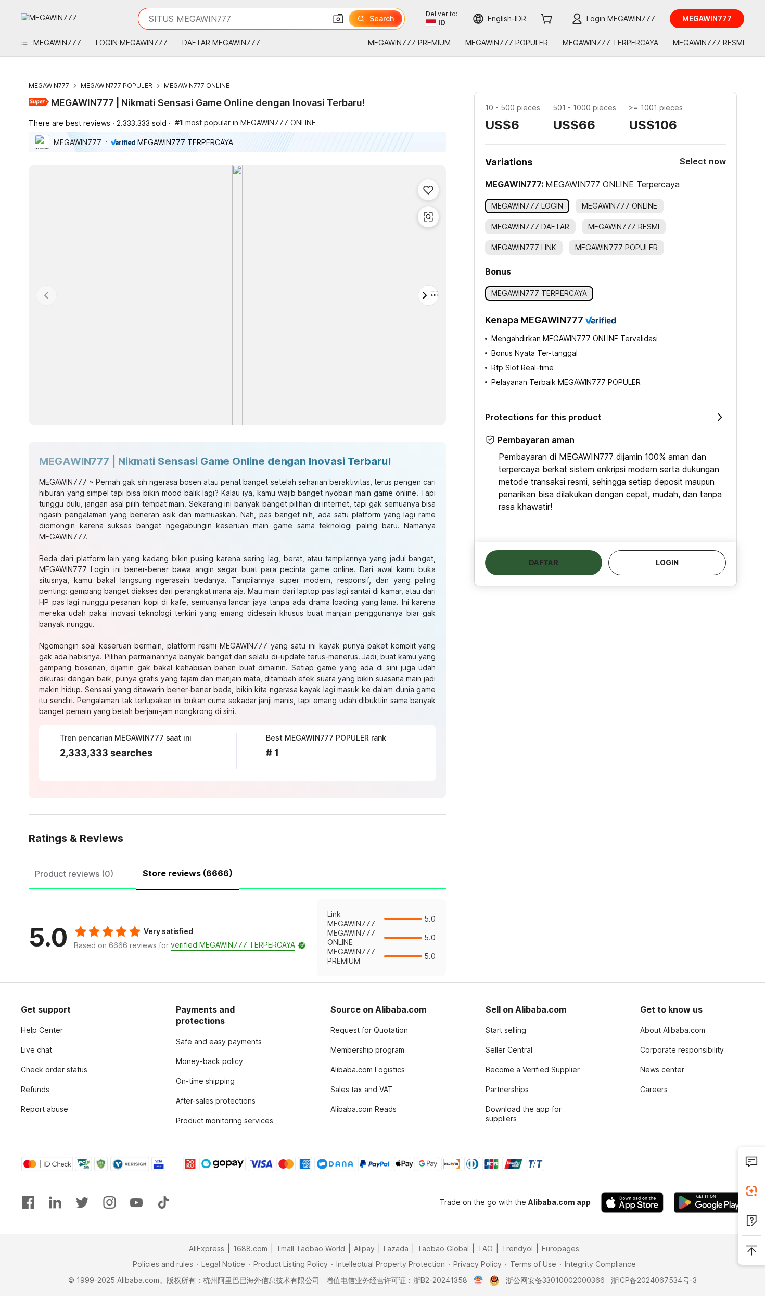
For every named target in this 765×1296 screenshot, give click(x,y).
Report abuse (44, 1109)
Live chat (36, 1049)
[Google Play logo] (49, 16)
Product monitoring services (224, 1120)
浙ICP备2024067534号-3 (654, 1280)
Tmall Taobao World (310, 1248)
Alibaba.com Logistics (367, 1069)
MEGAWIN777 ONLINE (197, 85)
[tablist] (237, 872)
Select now (703, 161)
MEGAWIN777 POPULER (116, 85)
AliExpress (206, 1248)
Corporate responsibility (682, 1049)
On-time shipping (205, 1081)
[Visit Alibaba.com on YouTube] (136, 1202)
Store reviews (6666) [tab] (188, 873)
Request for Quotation (369, 1030)
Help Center (42, 1030)
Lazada (396, 1248)
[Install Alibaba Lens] (751, 1191)
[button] (338, 18)
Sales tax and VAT (361, 1089)
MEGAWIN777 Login (74, 569)
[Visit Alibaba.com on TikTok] (163, 1202)
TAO (485, 1248)
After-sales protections (216, 1100)
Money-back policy (209, 1061)
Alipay (364, 1248)
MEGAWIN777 (49, 85)
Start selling (506, 1030)
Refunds (35, 1089)
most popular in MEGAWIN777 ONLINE (245, 122)
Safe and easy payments (219, 1041)
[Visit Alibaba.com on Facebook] (28, 1202)
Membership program (367, 1049)
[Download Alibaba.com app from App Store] (632, 1202)
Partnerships (507, 1089)
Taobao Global (443, 1248)
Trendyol (517, 1248)
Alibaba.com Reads (363, 1109)
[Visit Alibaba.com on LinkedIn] (55, 1202)
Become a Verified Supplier (533, 1069)
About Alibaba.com (672, 1030)
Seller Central (509, 1049)
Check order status (54, 1069)
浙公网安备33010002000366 (555, 1280)
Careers (654, 1089)
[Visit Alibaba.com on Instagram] (109, 1202)
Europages (560, 1248)
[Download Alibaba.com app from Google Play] (709, 1202)
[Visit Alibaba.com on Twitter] (82, 1202)
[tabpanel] (237, 937)
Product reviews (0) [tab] (74, 874)
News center (662, 1069)
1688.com (250, 1248)
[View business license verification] (478, 1280)
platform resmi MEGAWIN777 (217, 645)
